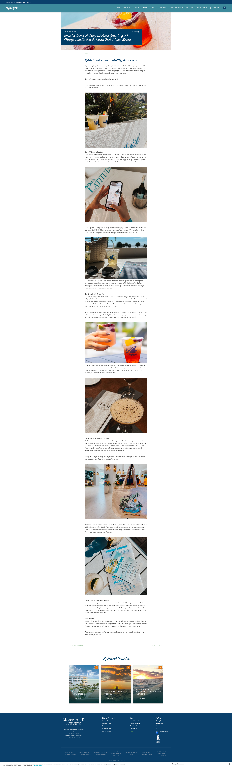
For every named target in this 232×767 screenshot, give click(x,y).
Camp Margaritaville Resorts (116, 753)
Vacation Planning (176, 8)
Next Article (156, 645)
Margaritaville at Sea (131, 753)
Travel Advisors (106, 731)
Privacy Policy (160, 721)
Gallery (132, 718)
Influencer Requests (135, 723)
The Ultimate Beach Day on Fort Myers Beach (82, 693)
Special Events (202, 8)
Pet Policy (158, 718)
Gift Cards (105, 721)
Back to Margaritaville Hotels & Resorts (19, 2)
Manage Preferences (178, 764)
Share (134, 32)
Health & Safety (134, 721)
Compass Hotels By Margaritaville (100, 753)
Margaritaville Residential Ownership (162, 753)
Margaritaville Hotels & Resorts (70, 753)
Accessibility (159, 723)
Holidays (163, 8)
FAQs (157, 728)
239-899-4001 (76, 737)
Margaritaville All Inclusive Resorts (85, 753)
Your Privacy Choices (162, 731)
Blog (131, 731)
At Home (136, 8)
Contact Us (133, 728)
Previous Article (77, 645)
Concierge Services (135, 726)
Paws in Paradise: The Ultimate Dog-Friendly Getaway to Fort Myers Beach (148, 692)
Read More (80, 699)
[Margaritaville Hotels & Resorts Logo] (12, 9)
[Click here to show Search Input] (224, 8)
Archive (216, 8)
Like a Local (190, 8)
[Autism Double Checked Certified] (162, 739)
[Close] (229, 764)
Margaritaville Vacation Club (147, 753)
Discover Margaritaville (108, 718)
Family (154, 8)
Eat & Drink (146, 8)
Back (88, 53)
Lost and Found (106, 723)
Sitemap (158, 726)
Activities (126, 8)
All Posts (117, 8)
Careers (104, 726)
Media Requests (106, 728)
